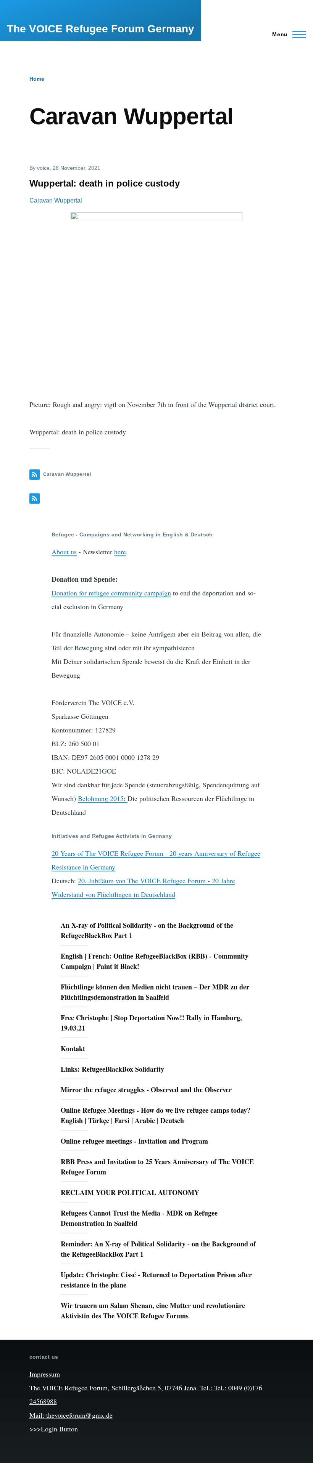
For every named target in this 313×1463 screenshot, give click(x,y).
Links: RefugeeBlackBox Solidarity (112, 1069)
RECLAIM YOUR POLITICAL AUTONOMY (130, 1192)
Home (36, 79)
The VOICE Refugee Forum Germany (100, 29)
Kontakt (73, 1048)
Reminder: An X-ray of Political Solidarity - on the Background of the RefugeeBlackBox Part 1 (158, 1249)
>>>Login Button (53, 1428)
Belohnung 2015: (102, 798)
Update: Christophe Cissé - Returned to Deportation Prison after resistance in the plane (156, 1280)
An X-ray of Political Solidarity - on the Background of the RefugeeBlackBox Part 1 (147, 930)
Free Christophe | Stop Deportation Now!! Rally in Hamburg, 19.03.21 (151, 1023)
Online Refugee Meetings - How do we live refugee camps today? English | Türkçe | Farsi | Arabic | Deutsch (155, 1115)
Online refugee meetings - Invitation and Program (134, 1141)
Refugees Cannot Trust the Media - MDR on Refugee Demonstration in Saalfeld (139, 1218)
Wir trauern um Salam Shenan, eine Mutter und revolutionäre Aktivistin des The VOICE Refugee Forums (153, 1310)
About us (64, 551)
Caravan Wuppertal (55, 200)
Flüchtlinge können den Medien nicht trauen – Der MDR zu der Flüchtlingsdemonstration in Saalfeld (155, 992)
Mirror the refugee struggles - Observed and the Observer (146, 1089)
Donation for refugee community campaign (111, 592)
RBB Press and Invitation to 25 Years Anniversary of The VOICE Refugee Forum (157, 1167)
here (120, 551)
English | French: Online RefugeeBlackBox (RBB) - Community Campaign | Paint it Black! (154, 961)
